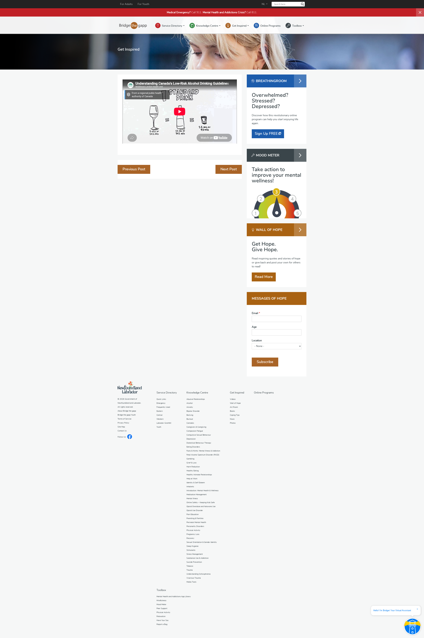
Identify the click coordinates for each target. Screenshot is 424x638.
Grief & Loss (191, 463)
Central (159, 415)
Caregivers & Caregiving (196, 427)
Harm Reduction (193, 467)
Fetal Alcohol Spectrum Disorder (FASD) (202, 455)
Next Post (228, 169)
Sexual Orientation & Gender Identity (201, 542)
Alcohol (189, 403)
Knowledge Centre (207, 26)
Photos (233, 423)
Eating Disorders (193, 447)
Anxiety (189, 407)
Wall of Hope (235, 403)
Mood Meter (161, 604)
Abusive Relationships (195, 399)
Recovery (190, 538)
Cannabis (190, 423)
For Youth (143, 4)
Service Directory (172, 26)
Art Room (234, 407)
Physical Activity (193, 530)
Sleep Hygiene (192, 546)
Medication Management (196, 494)
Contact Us (122, 431)
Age (254, 327)
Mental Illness (192, 498)
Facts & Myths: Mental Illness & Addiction (203, 451)
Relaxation (161, 616)
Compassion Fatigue (194, 431)
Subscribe (265, 362)
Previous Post (134, 169)
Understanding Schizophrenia (198, 574)
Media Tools (191, 582)
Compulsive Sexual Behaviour (198, 435)
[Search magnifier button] (302, 4)
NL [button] (264, 4)
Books (232, 411)
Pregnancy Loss (192, 534)
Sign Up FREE (266, 133)
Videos (233, 399)
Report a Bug (162, 624)
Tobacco (189, 566)
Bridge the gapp (133, 25)
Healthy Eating (192, 471)
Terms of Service (124, 419)
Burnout (189, 419)
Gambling (190, 459)
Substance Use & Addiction (197, 558)
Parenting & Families (194, 518)
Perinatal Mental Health (196, 522)
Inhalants (190, 487)
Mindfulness (161, 600)
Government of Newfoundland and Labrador (130, 387)
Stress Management (194, 554)
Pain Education (192, 514)
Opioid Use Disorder (194, 510)
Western (160, 419)
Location (257, 340)
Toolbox (297, 26)
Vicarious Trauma (193, 578)
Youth (159, 427)
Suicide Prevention (194, 562)
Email (256, 313)
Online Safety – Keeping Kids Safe (200, 502)
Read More (264, 277)
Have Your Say (163, 620)
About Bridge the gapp (127, 411)
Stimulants (190, 550)
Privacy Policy (123, 423)
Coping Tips (234, 415)
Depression (191, 439)
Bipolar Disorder (193, 411)
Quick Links (161, 399)
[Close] (420, 12)
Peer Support (162, 608)
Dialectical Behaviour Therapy (198, 443)
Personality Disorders (195, 526)
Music (232, 419)
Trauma (189, 570)
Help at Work (191, 479)
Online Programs (270, 26)
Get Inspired (239, 26)
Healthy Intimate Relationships (199, 475)
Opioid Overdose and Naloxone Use (200, 506)
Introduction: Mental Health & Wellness (202, 490)
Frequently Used (163, 407)
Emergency (161, 403)
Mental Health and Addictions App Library (174, 596)
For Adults (126, 4)
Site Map (121, 427)
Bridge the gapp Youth (127, 415)
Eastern (160, 411)
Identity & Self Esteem (195, 483)
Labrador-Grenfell (164, 423)
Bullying (189, 415)
